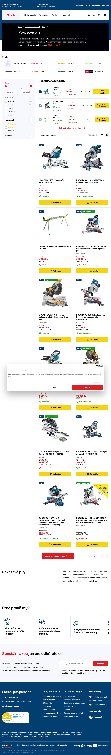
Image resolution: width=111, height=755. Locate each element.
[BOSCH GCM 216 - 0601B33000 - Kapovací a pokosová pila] (46, 105)
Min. (6, 89)
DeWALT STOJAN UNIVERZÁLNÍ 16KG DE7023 (58, 116)
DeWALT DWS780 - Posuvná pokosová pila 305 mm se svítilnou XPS (53, 317)
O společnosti (77, 5)
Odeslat (100, 664)
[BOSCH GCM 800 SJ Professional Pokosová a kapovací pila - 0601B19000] (92, 292)
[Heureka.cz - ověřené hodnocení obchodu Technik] (15, 717)
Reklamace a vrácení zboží (74, 703)
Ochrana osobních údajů (73, 713)
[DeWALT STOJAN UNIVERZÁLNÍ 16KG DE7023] (46, 119)
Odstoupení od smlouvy (73, 716)
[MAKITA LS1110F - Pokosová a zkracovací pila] (46, 91)
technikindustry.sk (99, 697)
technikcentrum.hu (99, 704)
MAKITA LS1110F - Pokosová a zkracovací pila (57, 89)
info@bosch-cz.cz (10, 706)
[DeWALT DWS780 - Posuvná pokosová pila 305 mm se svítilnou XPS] (55, 292)
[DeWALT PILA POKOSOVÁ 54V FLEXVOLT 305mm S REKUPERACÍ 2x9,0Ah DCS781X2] (92, 361)
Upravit (54, 387)
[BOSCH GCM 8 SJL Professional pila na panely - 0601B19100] (92, 429)
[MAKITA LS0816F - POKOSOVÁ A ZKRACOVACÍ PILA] (55, 361)
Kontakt (105, 5)
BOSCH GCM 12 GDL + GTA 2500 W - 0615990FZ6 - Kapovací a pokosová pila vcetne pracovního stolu (92, 520)
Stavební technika (49, 716)
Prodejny (96, 5)
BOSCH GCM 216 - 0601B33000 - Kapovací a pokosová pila (58, 102)
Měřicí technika (48, 710)
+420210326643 (11, 5)
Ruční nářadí (47, 706)
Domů (20, 27)
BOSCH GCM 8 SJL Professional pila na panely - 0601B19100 (91, 453)
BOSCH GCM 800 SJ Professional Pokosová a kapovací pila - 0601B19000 (90, 317)
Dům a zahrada (48, 700)
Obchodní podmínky (72, 700)
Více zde (86, 673)
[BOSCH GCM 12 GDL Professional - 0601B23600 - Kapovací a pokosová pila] (92, 224)
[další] (107, 556)
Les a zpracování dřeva (51, 713)
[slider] (6, 86)
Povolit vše (87, 387)
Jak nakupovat (69, 696)
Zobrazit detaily (97, 382)
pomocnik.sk (97, 701)
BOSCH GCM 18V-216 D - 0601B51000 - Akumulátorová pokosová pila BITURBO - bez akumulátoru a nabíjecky (52, 521)
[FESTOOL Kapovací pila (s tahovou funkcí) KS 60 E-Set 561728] (55, 429)
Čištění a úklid (48, 703)
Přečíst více (53, 45)
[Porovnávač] (99, 15)
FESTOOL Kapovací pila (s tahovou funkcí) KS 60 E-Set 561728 (54, 453)
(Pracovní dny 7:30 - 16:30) (12, 7)
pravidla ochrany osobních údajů (53, 750)
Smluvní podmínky (27, 752)
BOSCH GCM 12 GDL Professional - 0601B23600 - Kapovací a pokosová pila (92, 248)
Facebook (97, 717)
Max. (22, 89)
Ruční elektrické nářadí (51, 696)
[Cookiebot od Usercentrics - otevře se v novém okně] (93, 366)
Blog (88, 5)
